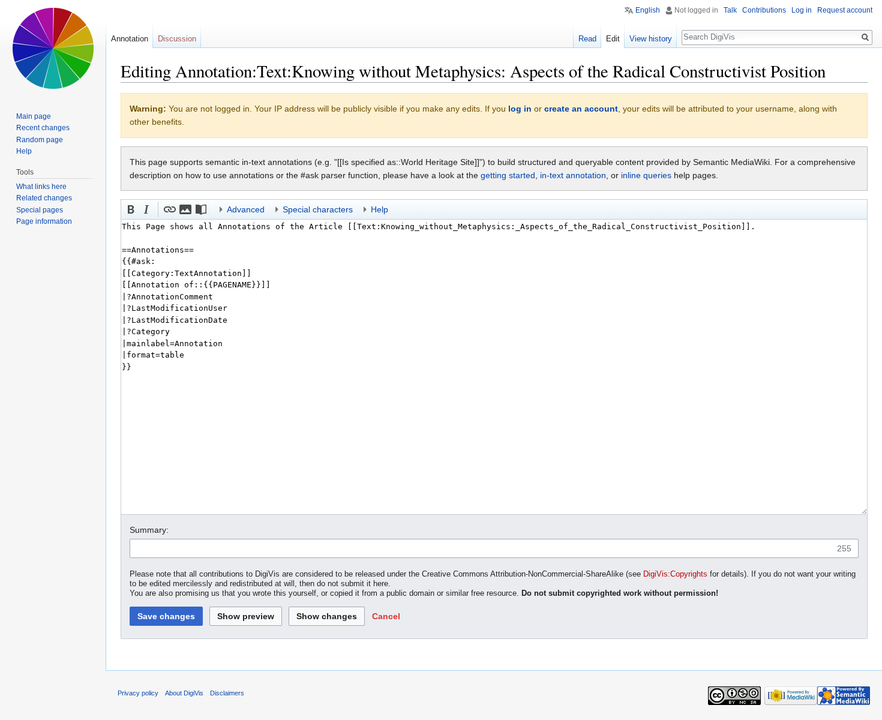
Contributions (764, 10)
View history (650, 38)
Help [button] (379, 209)
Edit (613, 38)
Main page (33, 116)
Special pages (39, 210)
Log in (801, 10)
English (647, 10)
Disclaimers (227, 693)
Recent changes (43, 128)
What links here (41, 186)
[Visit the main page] (53, 48)
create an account (581, 108)
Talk (730, 10)
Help (24, 151)
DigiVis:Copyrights (675, 574)
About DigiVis (184, 693)
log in (520, 108)
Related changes (44, 198)
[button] (131, 209)
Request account (844, 10)
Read (587, 38)
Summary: (149, 530)
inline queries (646, 175)
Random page (39, 140)
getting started (508, 175)
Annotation (129, 38)
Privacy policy (138, 693)
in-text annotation (573, 175)
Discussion (177, 38)
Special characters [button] (318, 209)
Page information (44, 221)
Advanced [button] (246, 209)
